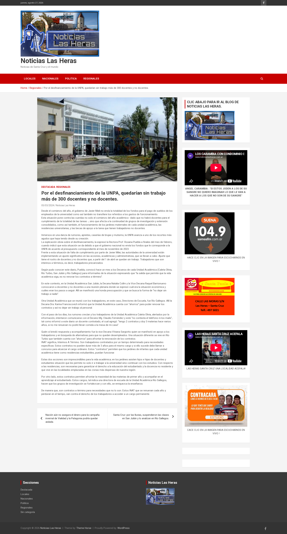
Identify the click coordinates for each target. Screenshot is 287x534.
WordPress (123, 528)
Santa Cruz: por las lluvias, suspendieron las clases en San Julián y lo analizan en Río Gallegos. (141, 416)
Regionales (91, 78)
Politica (71, 78)
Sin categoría (28, 512)
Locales (30, 78)
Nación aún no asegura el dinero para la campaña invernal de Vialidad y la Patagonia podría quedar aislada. (72, 418)
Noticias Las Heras (49, 61)
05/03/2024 (47, 205)
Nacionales (50, 78)
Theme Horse (83, 528)
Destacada (48, 187)
